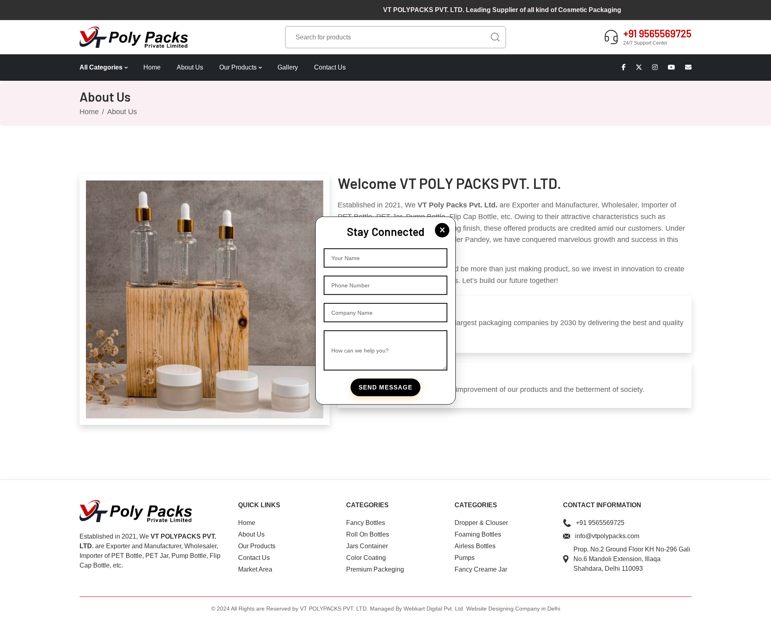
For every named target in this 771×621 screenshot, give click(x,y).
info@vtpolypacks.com (607, 536)
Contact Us (330, 67)
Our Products (238, 67)
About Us (190, 67)
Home (152, 67)
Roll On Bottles (367, 534)
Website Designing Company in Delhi (513, 608)
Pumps (465, 557)
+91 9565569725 (600, 522)
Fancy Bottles (365, 522)
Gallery (287, 67)
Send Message (385, 387)
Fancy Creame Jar (481, 569)
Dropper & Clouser (481, 522)
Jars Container (367, 546)
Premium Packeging (375, 569)
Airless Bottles (475, 546)
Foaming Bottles (478, 534)
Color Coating (366, 557)
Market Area (255, 569)
